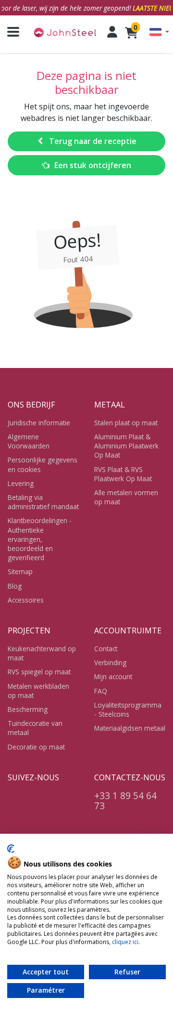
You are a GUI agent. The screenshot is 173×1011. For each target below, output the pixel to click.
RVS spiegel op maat (39, 671)
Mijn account (113, 676)
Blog (15, 586)
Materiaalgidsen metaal (129, 728)
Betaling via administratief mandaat (43, 502)
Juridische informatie (39, 422)
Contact (105, 648)
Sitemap (20, 571)
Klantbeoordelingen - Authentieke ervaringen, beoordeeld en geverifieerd (40, 539)
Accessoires (26, 599)
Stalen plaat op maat (126, 422)
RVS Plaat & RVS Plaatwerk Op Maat (123, 474)
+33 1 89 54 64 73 (125, 800)
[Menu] (9, 31)
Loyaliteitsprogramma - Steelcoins (127, 709)
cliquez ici (125, 942)
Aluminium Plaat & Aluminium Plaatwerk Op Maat (126, 446)
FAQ (100, 691)
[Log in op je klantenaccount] (112, 32)
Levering (21, 483)
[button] (159, 32)
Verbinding (110, 662)
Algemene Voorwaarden (28, 441)
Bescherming (28, 709)
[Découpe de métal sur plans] (65, 32)
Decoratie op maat (36, 746)
